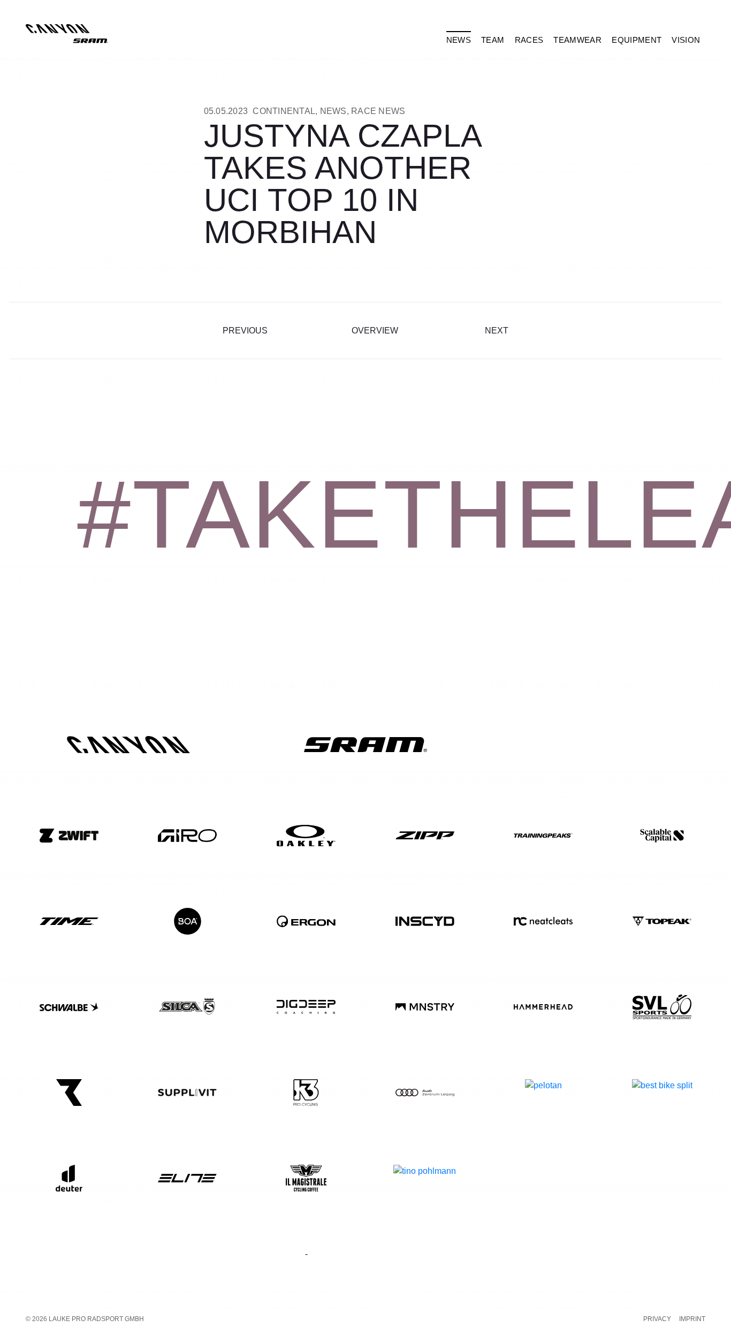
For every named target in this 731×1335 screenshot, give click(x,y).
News (333, 111)
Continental (284, 111)
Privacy (657, 1319)
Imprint (692, 1319)
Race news (378, 111)
